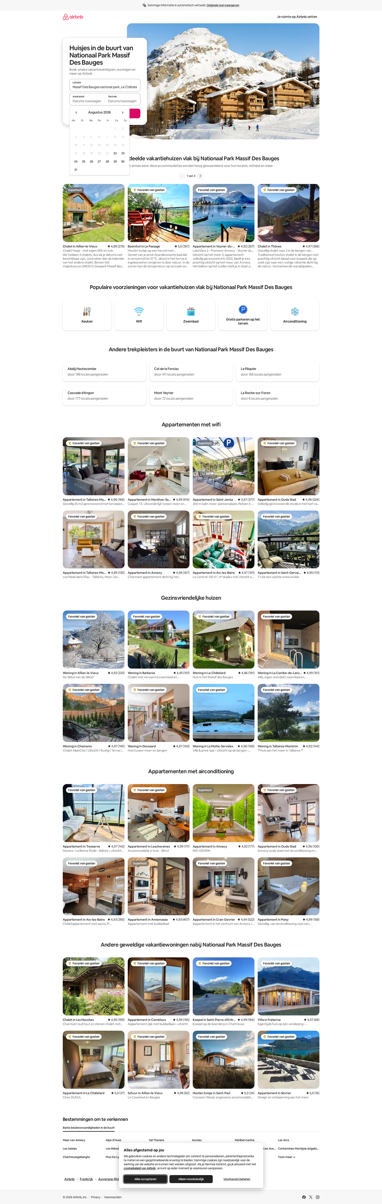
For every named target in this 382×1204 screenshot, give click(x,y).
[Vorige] (182, 176)
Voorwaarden (113, 1197)
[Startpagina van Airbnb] (73, 16)
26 (91, 161)
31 (75, 170)
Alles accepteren (145, 1179)
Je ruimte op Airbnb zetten (297, 17)
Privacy (95, 1197)
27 (99, 161)
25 (83, 161)
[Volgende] (200, 176)
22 (115, 153)
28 (107, 161)
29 (115, 161)
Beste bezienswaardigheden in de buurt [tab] (89, 1127)
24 (75, 161)
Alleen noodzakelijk (191, 1179)
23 (123, 153)
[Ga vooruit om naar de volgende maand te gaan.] (122, 112)
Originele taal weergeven (223, 5)
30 (123, 161)
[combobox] (105, 87)
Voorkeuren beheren (236, 1179)
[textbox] (87, 101)
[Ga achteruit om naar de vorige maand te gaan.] (76, 112)
